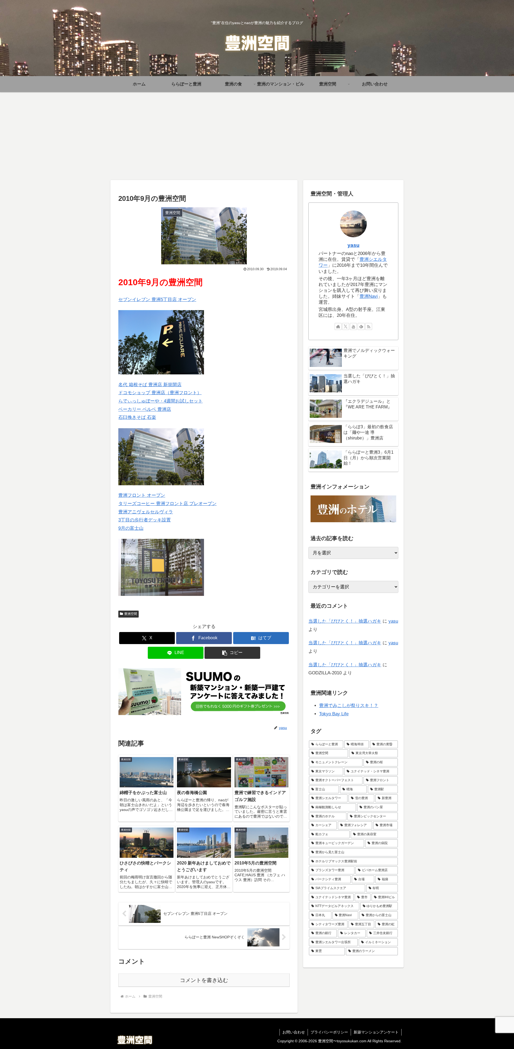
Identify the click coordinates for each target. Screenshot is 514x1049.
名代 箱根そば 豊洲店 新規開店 (150, 384)
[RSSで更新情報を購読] (368, 326)
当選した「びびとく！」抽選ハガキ (344, 621)
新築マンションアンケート (376, 1032)
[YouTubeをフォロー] (353, 326)
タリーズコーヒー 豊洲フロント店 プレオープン (167, 503)
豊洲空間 (130, 614)
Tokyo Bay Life (334, 713)
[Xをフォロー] (345, 326)
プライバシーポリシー (329, 1032)
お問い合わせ (293, 1032)
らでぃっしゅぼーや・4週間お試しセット (160, 401)
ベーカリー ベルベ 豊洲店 (144, 409)
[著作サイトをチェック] (338, 326)
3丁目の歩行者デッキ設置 (144, 519)
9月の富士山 (130, 528)
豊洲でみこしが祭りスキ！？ (348, 705)
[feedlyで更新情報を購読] (361, 326)
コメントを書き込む (204, 980)
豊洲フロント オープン (141, 495)
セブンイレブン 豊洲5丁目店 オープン (157, 299)
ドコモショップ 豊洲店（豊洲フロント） (160, 392)
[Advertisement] (257, 136)
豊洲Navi (369, 296)
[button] (232, 653)
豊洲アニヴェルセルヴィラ (145, 511)
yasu (353, 245)
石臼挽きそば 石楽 (137, 417)
